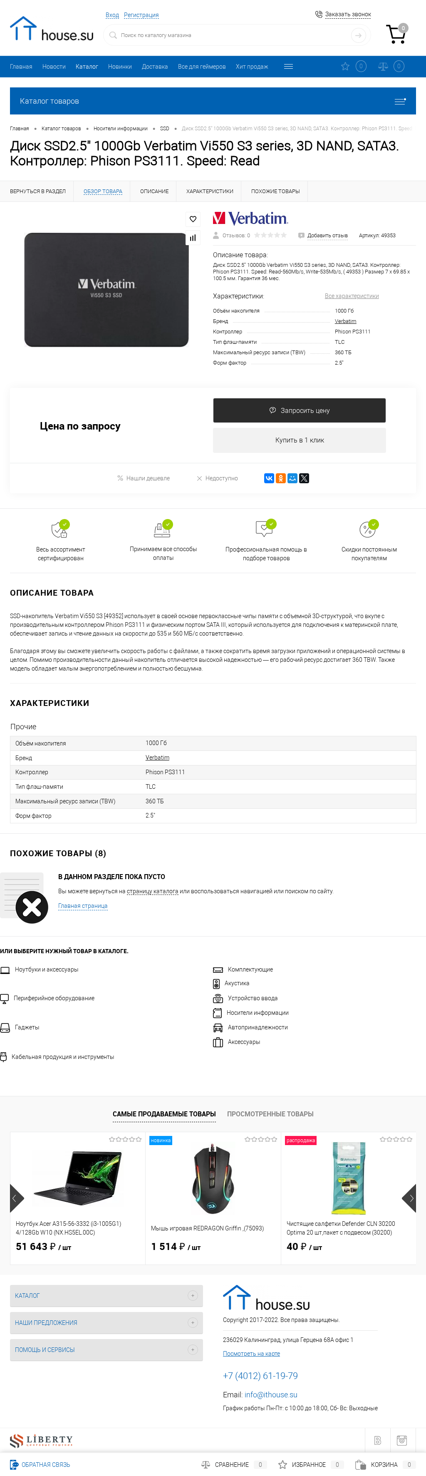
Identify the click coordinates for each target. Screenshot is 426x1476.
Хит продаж (252, 66)
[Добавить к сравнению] (193, 237)
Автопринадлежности (258, 1027)
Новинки (120, 66)
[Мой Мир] (292, 478)
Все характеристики (352, 296)
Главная (21, 66)
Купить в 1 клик (299, 440)
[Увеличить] (106, 290)
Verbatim (346, 321)
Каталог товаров (49, 101)
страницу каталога (152, 891)
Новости (54, 66)
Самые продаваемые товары (164, 1113)
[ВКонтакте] (269, 478)
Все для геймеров (202, 66)
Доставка (155, 66)
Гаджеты (27, 1027)
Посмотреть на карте (251, 1353)
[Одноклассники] (281, 478)
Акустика (237, 983)
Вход (112, 15)
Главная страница (83, 905)
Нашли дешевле (148, 478)
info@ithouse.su (271, 1394)
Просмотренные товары (270, 1113)
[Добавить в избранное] (193, 219)
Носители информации (258, 1012)
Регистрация (141, 15)
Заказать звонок (348, 14)
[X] (304, 478)
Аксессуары (244, 1042)
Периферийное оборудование (54, 998)
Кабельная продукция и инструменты (63, 1057)
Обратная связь (45, 1464)
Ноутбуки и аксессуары (47, 969)
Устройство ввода (253, 998)
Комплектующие (250, 969)
